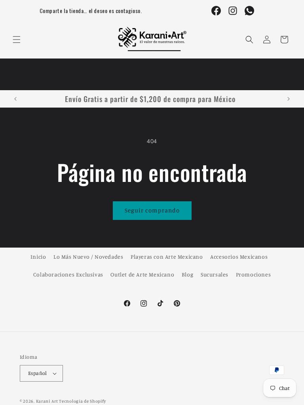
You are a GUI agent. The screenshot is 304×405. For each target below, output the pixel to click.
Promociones (253, 274)
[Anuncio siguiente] (288, 99)
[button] (16, 39)
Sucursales (214, 274)
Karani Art (47, 401)
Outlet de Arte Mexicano (142, 274)
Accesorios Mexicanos (239, 256)
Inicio (38, 256)
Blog (187, 274)
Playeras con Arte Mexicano (167, 256)
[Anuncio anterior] (15, 99)
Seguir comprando (152, 210)
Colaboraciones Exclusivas (68, 274)
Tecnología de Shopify (82, 401)
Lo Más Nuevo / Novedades (88, 256)
